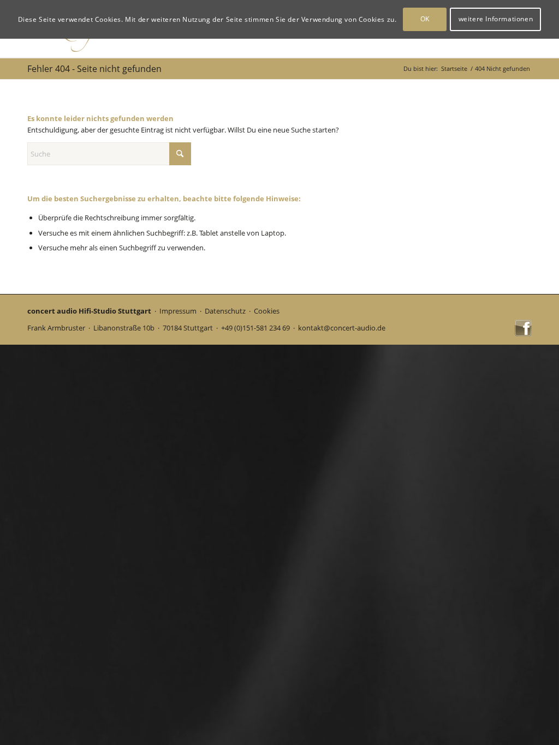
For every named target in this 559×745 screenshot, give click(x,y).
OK (425, 18)
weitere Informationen (496, 18)
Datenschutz (225, 311)
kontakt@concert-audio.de (341, 328)
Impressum (178, 311)
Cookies (267, 311)
